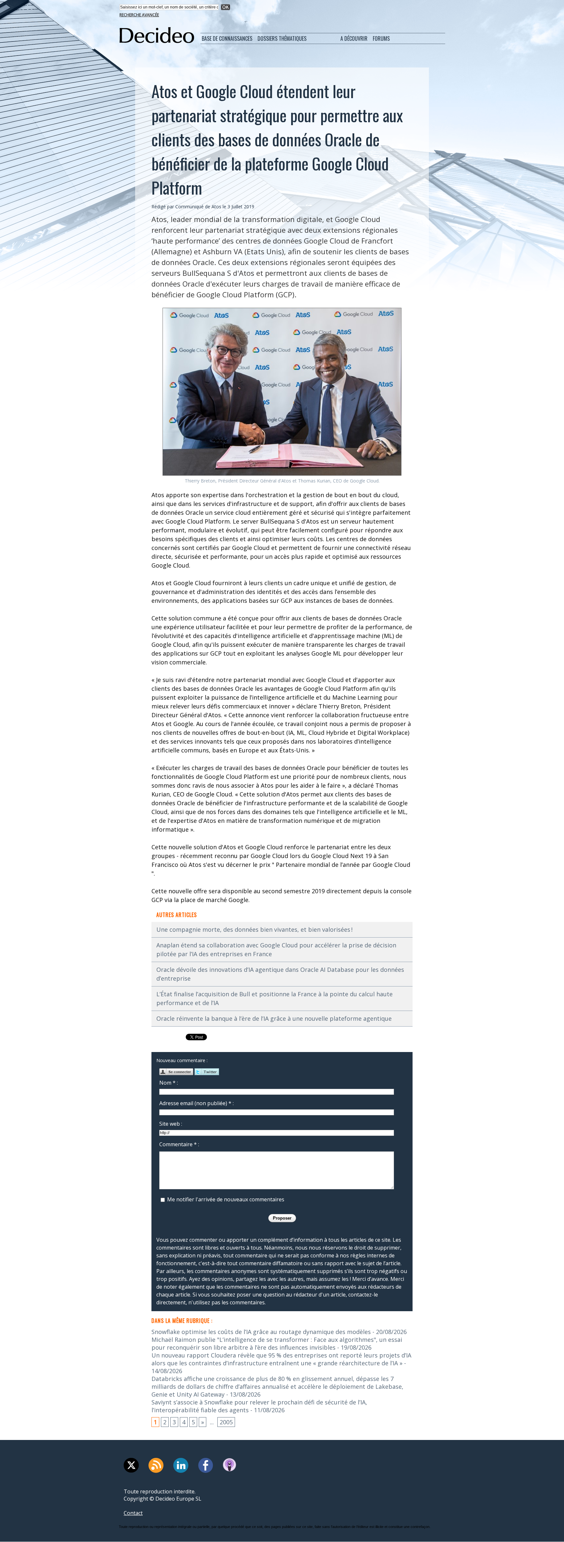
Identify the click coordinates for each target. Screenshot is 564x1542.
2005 (226, 1422)
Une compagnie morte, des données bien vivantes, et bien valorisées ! (254, 929)
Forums (381, 38)
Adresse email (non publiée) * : (196, 1103)
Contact (133, 1513)
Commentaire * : (179, 1144)
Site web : (170, 1123)
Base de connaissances (227, 38)
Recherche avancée (139, 15)
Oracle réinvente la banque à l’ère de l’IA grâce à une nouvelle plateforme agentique (274, 1018)
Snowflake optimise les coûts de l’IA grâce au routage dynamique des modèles (261, 1332)
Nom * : (168, 1082)
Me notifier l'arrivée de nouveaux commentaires (225, 1199)
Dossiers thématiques (282, 38)
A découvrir (354, 38)
